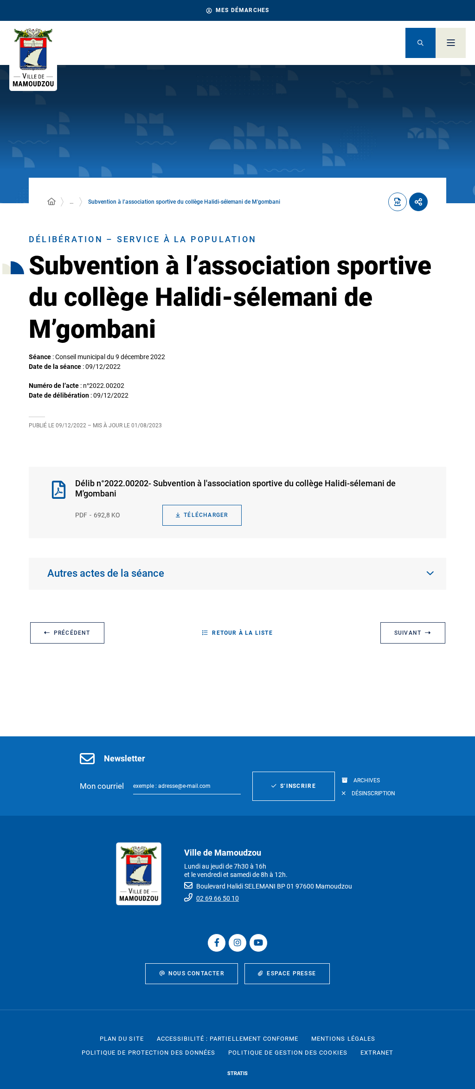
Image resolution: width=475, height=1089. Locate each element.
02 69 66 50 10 (217, 898)
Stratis (237, 1073)
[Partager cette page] (418, 202)
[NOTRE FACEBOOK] (216, 943)
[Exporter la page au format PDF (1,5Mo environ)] (397, 202)
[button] (420, 43)
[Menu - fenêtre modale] (451, 43)
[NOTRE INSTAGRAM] (237, 943)
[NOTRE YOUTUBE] (258, 943)
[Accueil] (51, 201)
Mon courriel (102, 786)
